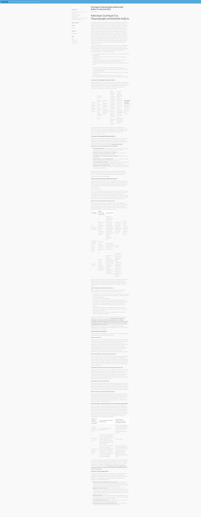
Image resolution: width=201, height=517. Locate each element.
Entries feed (74, 40)
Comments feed (75, 41)
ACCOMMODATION (19, 1)
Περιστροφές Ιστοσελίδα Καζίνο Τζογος (79, 18)
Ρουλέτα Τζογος (75, 16)
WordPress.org (74, 43)
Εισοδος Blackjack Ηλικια (76, 19)
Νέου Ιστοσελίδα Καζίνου (96, 189)
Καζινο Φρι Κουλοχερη (76, 15)
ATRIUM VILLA (11, 1)
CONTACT (39, 1)
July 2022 (73, 27)
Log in (73, 38)
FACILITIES (34, 1)
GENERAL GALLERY (27, 1)
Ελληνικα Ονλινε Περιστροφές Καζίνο (98, 133)
